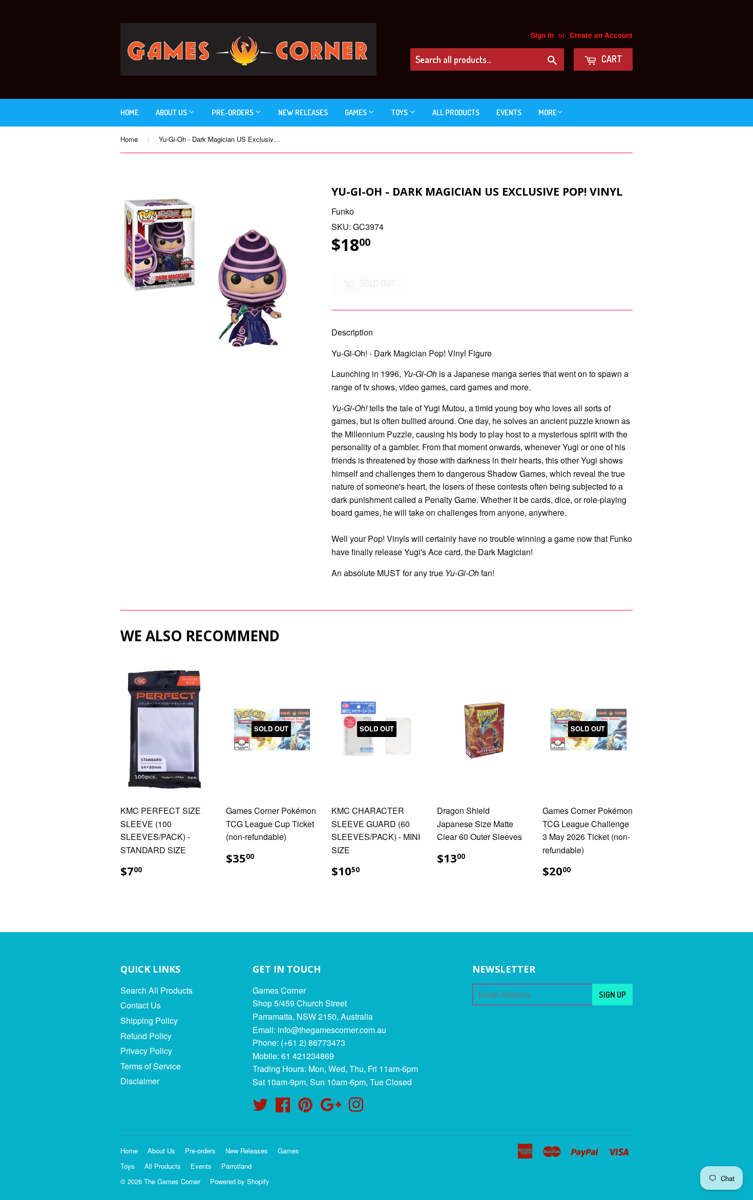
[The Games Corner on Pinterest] (305, 1107)
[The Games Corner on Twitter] (260, 1107)
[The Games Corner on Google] (330, 1107)
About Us (172, 112)
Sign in (542, 35)
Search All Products (156, 990)
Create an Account (601, 35)
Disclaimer (139, 1081)
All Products (455, 112)
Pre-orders (233, 112)
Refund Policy (146, 1036)
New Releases (303, 112)
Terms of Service (150, 1066)
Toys (400, 112)
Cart (610, 59)
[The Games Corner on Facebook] (282, 1107)
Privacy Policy (146, 1051)
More (547, 112)
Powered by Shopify (239, 1181)
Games (356, 112)
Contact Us (140, 1005)
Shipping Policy (149, 1020)
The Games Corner (172, 1181)
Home (129, 112)
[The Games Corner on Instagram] (356, 1107)
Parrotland (236, 1166)
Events (508, 112)
